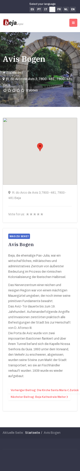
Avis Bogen (24, 59)
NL (66, 9)
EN (73, 9)
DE (52, 9)
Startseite (32, 432)
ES (32, 9)
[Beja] (13, 22)
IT (45, 9)
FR (59, 9)
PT (39, 9)
